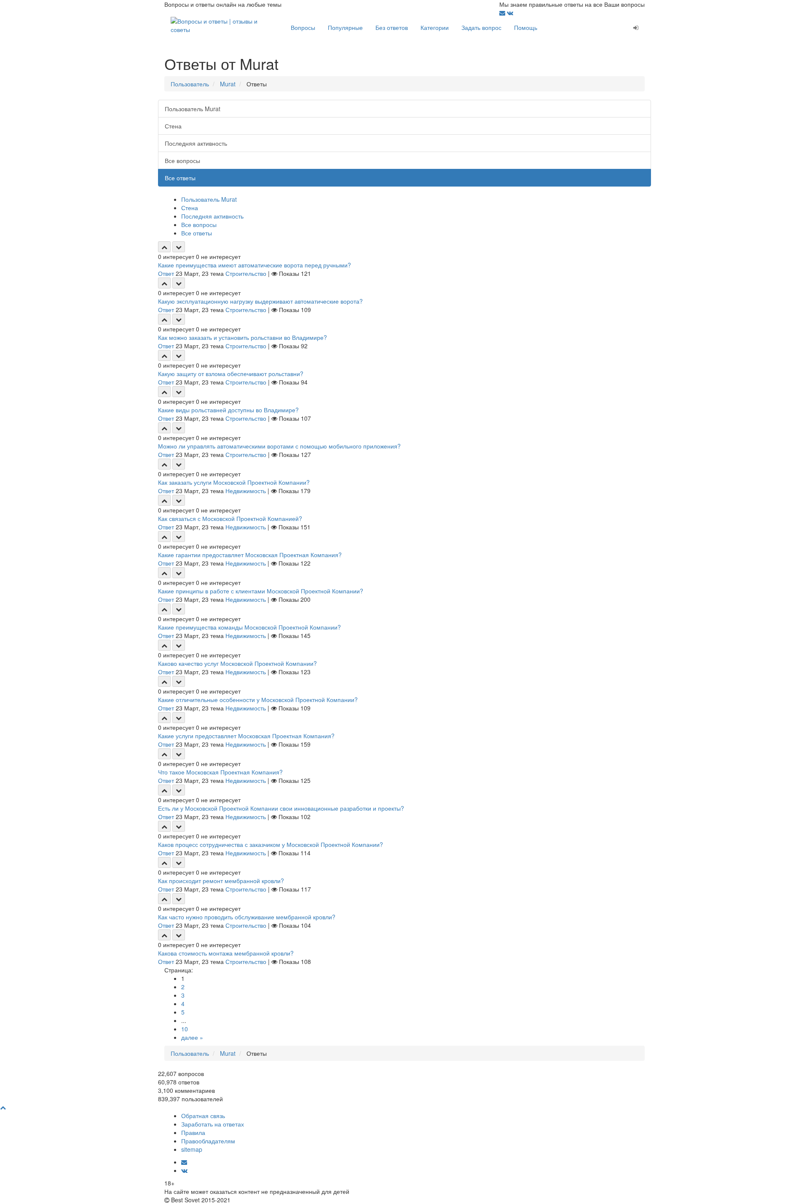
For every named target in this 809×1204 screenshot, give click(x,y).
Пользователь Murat (192, 108)
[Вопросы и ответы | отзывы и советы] (224, 24)
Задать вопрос (481, 27)
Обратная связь (203, 1115)
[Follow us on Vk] (510, 12)
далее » (192, 1037)
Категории (435, 27)
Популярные (345, 27)
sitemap (191, 1149)
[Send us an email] (503, 12)
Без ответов (391, 27)
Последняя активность (196, 143)
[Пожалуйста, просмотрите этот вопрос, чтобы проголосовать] (164, 246)
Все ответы (180, 178)
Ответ (166, 273)
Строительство (245, 273)
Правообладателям (208, 1141)
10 (184, 1029)
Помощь (525, 27)
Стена (173, 126)
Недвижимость (245, 490)
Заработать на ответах (212, 1124)
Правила (193, 1132)
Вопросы (303, 27)
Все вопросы (182, 160)
